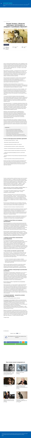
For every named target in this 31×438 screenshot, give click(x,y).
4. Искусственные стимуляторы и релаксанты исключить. (15, 134)
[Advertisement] (17, 15)
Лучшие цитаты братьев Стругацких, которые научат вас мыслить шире (21, 400)
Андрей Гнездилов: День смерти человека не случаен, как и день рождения (9, 400)
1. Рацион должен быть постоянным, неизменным (14, 130)
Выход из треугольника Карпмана (20, 373)
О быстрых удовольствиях (8, 385)
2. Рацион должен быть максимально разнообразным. (14, 131)
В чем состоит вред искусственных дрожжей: (13, 129)
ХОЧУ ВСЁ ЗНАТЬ (7, 3)
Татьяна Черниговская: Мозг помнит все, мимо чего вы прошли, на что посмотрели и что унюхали (21, 387)
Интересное (8, 21)
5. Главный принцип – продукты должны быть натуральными (16, 135)
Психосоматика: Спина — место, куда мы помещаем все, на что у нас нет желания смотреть (9, 373)
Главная (5, 21)
